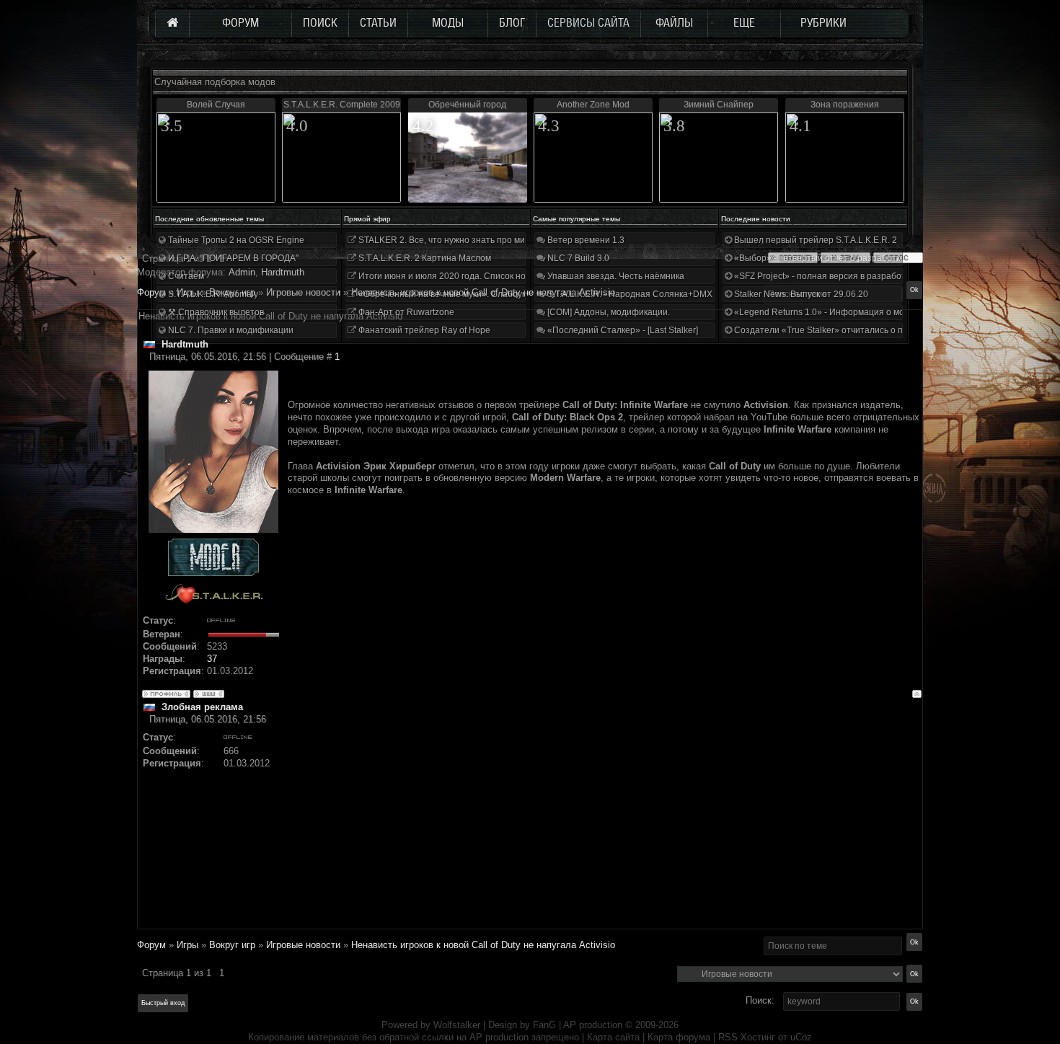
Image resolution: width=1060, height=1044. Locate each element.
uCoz (801, 1037)
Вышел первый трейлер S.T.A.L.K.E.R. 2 (814, 240)
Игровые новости (303, 944)
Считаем (185, 276)
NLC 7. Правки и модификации (229, 330)
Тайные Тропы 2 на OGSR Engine (235, 240)
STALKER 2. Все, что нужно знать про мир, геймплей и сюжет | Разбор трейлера (521, 240)
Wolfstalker (456, 1024)
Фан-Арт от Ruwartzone (405, 312)
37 (212, 658)
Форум (151, 292)
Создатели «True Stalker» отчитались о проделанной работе (858, 330)
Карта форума (679, 1037)
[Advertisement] (605, 827)
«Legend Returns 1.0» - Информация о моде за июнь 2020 (851, 312)
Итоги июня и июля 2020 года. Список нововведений (465, 276)
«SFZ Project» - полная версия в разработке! (824, 276)
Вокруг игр (232, 944)
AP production (592, 1024)
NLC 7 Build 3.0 (577, 258)
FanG (546, 1024)
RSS (728, 1037)
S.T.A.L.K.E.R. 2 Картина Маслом (423, 258)
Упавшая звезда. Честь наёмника (614, 276)
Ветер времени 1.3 (584, 240)
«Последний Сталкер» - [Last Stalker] (621, 330)
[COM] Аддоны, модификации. (607, 312)
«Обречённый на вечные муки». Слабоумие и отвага (465, 294)
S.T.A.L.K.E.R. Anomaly (212, 294)
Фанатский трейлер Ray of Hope (423, 330)
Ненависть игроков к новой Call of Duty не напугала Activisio (483, 944)
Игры (187, 944)
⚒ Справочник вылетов (215, 312)
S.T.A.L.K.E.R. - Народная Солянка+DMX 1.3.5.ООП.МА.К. (662, 294)
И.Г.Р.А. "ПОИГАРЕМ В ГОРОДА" (232, 258)
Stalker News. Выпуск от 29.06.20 (800, 294)
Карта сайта (613, 1037)
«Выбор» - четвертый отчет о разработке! (819, 258)
